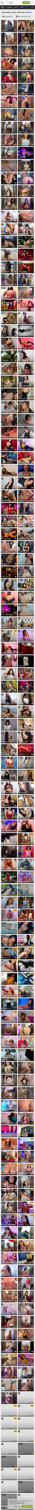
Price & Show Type (24, 16)
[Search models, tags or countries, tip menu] (32, 7)
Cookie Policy (20, 1503)
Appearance (9, 16)
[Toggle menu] (2, 2)
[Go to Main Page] (11, 3)
